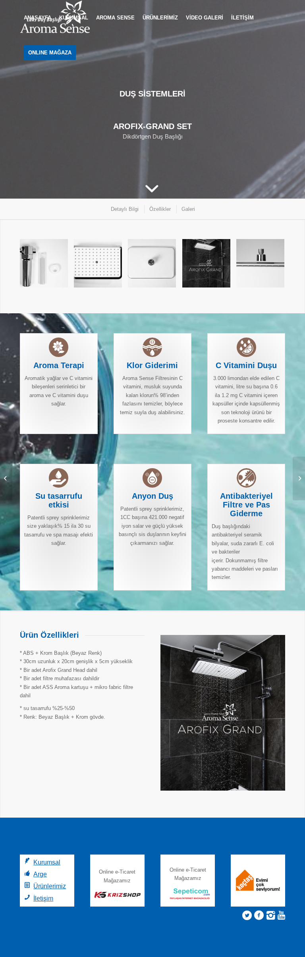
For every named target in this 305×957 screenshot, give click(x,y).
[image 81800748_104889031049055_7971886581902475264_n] (209, 266)
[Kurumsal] (27, 861)
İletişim (43, 898)
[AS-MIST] (6, 478)
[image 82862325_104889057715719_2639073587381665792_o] (47, 266)
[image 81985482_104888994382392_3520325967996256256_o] (101, 266)
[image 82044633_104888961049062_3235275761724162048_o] (263, 266)
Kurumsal (46, 862)
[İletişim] (27, 897)
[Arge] (27, 873)
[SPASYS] (299, 478)
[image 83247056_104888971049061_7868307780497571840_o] (155, 266)
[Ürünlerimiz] (27, 884)
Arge (40, 874)
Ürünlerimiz (49, 886)
